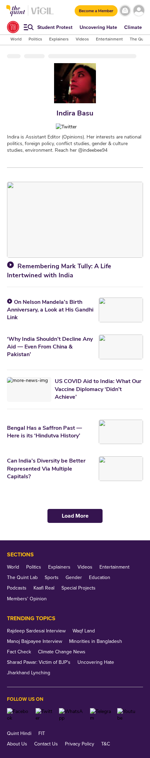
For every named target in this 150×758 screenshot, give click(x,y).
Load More (75, 515)
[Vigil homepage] (42, 14)
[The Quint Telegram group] (101, 714)
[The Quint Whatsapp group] (72, 714)
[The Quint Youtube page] (127, 714)
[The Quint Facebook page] (18, 714)
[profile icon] (139, 11)
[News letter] (125, 11)
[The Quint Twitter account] (45, 714)
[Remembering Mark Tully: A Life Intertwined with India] (75, 220)
